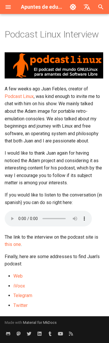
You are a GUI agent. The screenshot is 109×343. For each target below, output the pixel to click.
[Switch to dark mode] (73, 7)
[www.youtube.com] (60, 333)
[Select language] (87, 7)
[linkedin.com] (39, 333)
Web (18, 276)
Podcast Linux (19, 96)
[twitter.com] (29, 333)
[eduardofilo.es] (50, 333)
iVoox (19, 286)
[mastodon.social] (18, 333)
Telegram (22, 295)
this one (13, 244)
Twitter (20, 305)
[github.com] (8, 333)
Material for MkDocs (40, 322)
